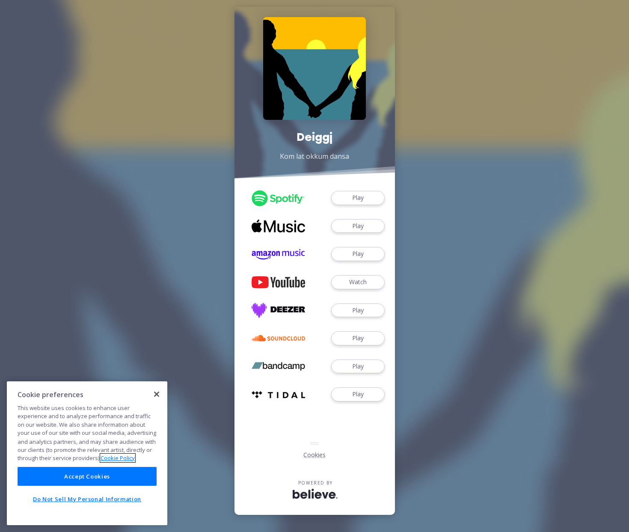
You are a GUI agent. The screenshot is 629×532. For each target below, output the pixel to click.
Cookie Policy (118, 458)
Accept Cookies (87, 476)
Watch (358, 282)
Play (358, 197)
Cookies (314, 455)
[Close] (156, 394)
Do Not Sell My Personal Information (87, 499)
